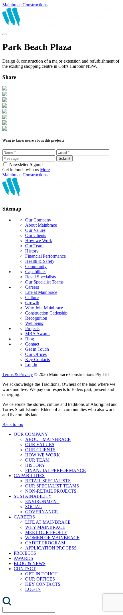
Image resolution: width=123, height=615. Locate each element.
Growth (32, 302)
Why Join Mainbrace (44, 307)
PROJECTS (25, 553)
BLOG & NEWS (29, 563)
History (32, 250)
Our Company (38, 219)
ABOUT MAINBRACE (48, 439)
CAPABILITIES (29, 475)
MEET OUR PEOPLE (46, 532)
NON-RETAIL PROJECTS (50, 491)
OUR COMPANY (31, 434)
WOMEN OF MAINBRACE (52, 537)
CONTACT (25, 568)
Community (36, 266)
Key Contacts (37, 359)
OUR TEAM (37, 460)
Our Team (34, 245)
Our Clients (35, 235)
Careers (32, 287)
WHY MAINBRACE (45, 527)
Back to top (12, 424)
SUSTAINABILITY (33, 496)
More (45, 169)
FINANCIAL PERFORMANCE (55, 470)
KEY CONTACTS (42, 584)
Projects (32, 328)
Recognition (36, 318)
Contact (32, 344)
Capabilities (35, 271)
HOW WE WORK (42, 454)
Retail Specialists (40, 276)
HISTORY (35, 465)
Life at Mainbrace (41, 292)
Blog (29, 338)
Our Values (35, 230)
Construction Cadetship (46, 313)
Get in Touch (37, 349)
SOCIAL (33, 506)
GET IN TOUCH (41, 573)
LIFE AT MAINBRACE (48, 522)
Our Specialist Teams (44, 281)
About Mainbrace (41, 225)
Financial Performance (45, 256)
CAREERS (24, 516)
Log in (31, 364)
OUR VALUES (39, 444)
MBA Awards (37, 333)
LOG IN (33, 589)
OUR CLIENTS (40, 449)
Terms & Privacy (17, 374)
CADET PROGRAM (45, 542)
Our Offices (36, 354)
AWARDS (23, 558)
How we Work (38, 240)
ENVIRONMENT (42, 501)
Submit (64, 158)
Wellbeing (34, 323)
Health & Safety (39, 261)
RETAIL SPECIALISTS (48, 480)
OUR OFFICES (40, 579)
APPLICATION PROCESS (51, 547)
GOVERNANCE (41, 511)
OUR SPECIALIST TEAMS (52, 485)
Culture (32, 297)
